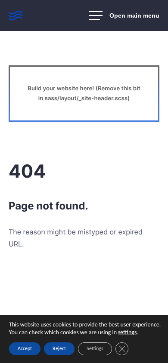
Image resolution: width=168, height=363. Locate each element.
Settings (95, 348)
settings (127, 332)
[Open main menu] (124, 15)
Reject (59, 348)
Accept (25, 348)
